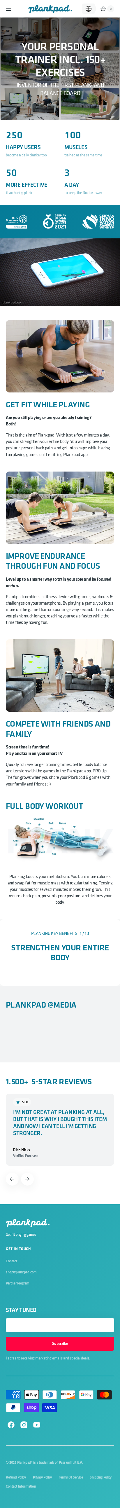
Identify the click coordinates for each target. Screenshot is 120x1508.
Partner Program (17, 1283)
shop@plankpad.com (21, 1272)
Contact (11, 1261)
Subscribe (60, 1343)
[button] (8, 8)
